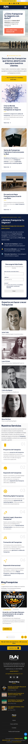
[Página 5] (12, 637)
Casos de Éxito (14, 724)
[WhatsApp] (25, 737)
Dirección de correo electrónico (11, 271)
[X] (11, 3)
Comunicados (7, 609)
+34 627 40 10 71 (14, 671)
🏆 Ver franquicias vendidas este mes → (14, 78)
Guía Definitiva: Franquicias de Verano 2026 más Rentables (16, 700)
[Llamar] (25, 734)
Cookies (14, 727)
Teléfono (6, 277)
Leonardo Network (16, 741)
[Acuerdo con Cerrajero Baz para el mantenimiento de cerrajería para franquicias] (14, 599)
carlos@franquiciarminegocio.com (14, 673)
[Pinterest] (18, 3)
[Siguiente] (25, 637)
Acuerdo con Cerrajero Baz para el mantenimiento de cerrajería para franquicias (13, 614)
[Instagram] (16, 3)
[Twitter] (14, 677)
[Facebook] (9, 3)
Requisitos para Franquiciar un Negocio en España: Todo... (16, 694)
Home (14, 720)
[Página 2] (8, 637)
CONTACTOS (14, 648)
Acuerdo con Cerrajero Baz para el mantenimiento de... (17, 687)
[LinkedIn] (14, 3)
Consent (6, 283)
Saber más (6, 122)
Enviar (14, 291)
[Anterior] (22, 637)
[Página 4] (11, 637)
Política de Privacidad (14, 731)
